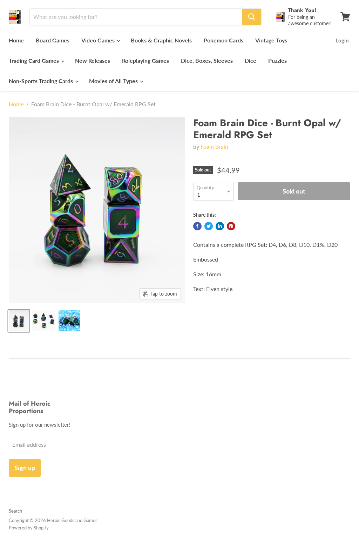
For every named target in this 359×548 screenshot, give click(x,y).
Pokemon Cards (223, 40)
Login (342, 40)
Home (16, 40)
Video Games (98, 40)
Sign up (24, 468)
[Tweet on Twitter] (208, 226)
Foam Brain (214, 146)
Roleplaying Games (145, 60)
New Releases (92, 60)
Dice (250, 60)
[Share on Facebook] (197, 226)
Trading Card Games (34, 60)
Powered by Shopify (29, 527)
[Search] (251, 17)
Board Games (52, 40)
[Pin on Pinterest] (231, 226)
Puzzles (277, 60)
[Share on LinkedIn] (220, 226)
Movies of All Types (114, 80)
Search (15, 511)
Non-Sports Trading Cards (41, 80)
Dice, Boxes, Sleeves (207, 60)
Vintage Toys (271, 40)
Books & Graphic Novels (161, 40)
